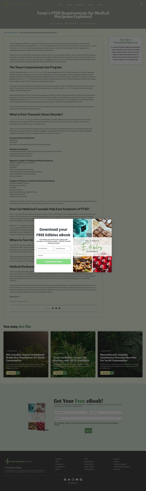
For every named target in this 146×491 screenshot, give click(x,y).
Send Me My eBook (53, 261)
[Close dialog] (109, 221)
